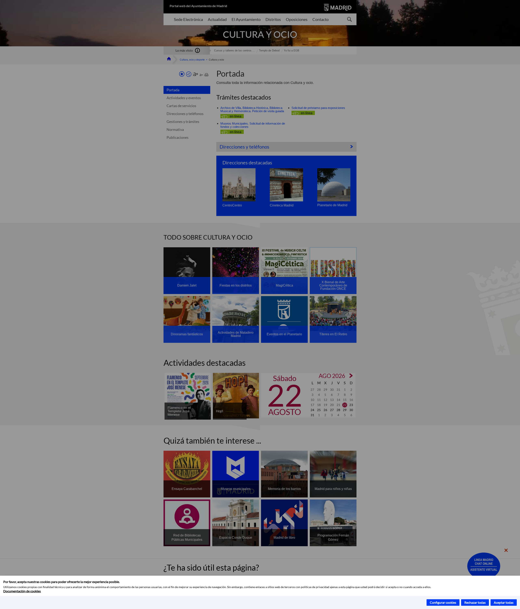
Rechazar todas (475, 602)
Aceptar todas (504, 602)
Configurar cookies (443, 602)
